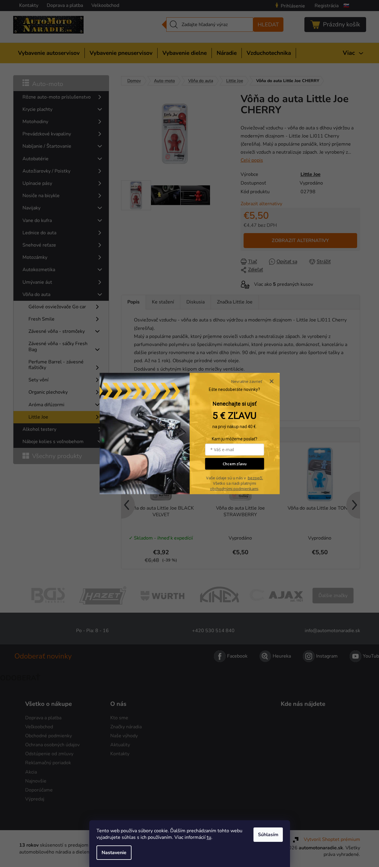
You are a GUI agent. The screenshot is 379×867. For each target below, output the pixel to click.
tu (209, 837)
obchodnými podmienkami (234, 488)
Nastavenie (114, 852)
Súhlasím (268, 834)
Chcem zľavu (235, 463)
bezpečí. (255, 478)
